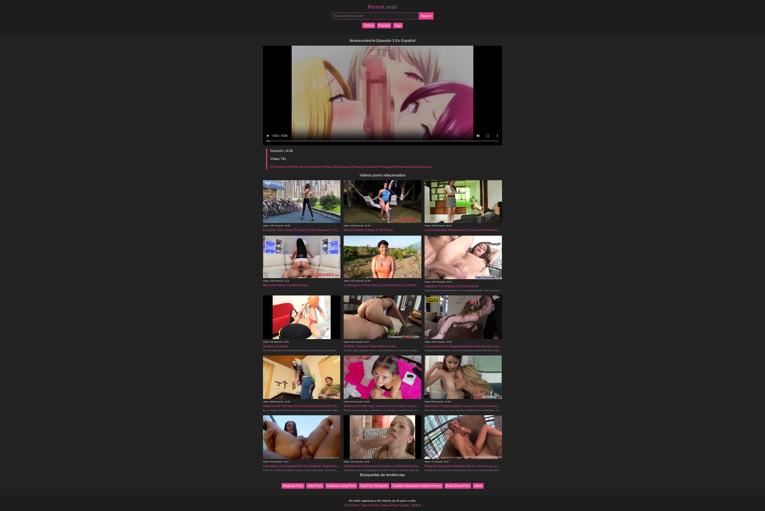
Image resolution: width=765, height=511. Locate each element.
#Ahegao (385, 166)
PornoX (382, 7)
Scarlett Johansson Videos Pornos (416, 485)
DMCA (416, 505)
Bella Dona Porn (458, 485)
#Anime (304, 166)
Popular (384, 25)
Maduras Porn (293, 485)
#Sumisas (371, 166)
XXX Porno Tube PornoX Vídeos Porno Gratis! (376, 505)
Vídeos (369, 25)
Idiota (478, 485)
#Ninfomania (401, 166)
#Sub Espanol (421, 166)
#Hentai (292, 166)
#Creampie (278, 166)
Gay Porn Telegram (374, 485)
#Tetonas (356, 166)
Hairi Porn (315, 485)
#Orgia (327, 166)
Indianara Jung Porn (341, 485)
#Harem (316, 166)
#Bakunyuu (341, 166)
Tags (397, 25)
